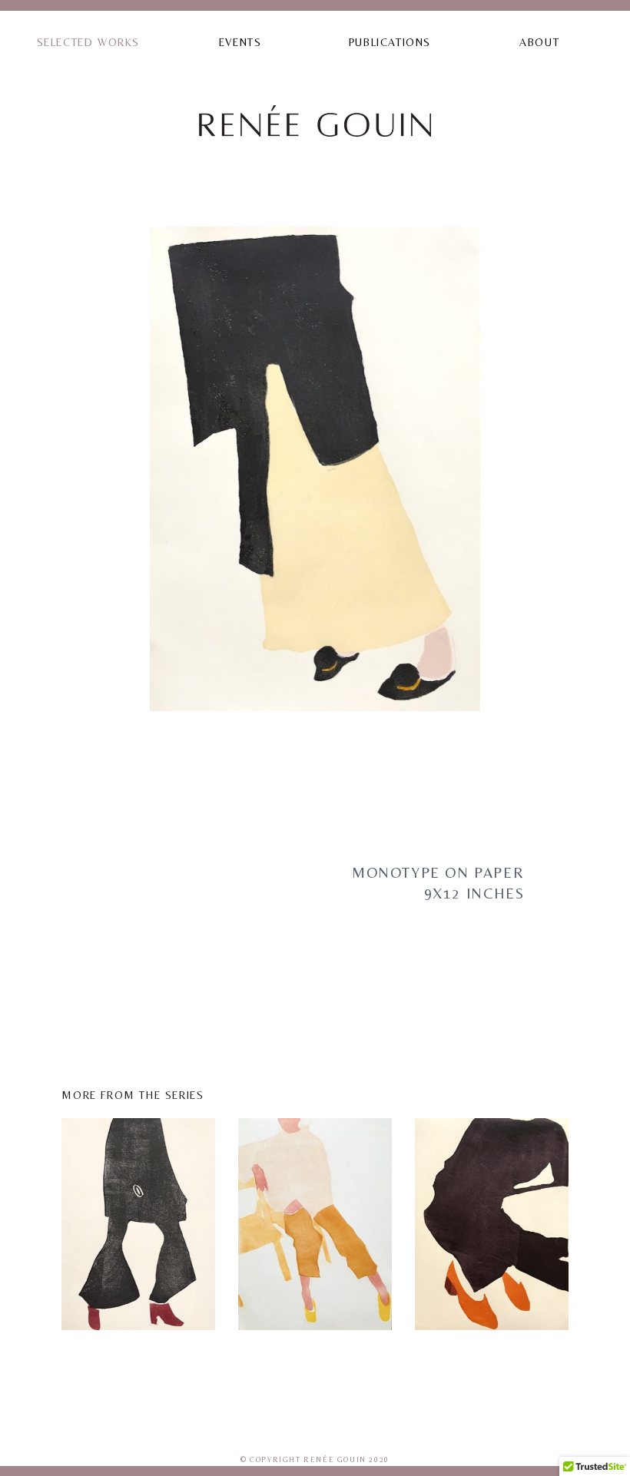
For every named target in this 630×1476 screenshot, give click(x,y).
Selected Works (88, 42)
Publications (390, 42)
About (539, 42)
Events (240, 42)
